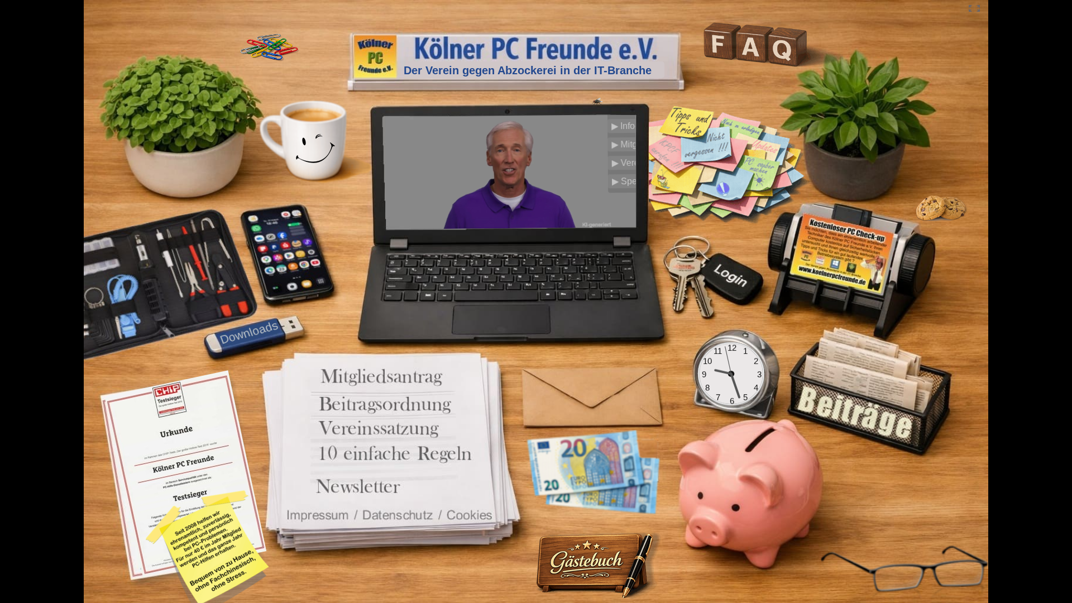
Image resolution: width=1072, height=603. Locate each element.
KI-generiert (599, 222)
